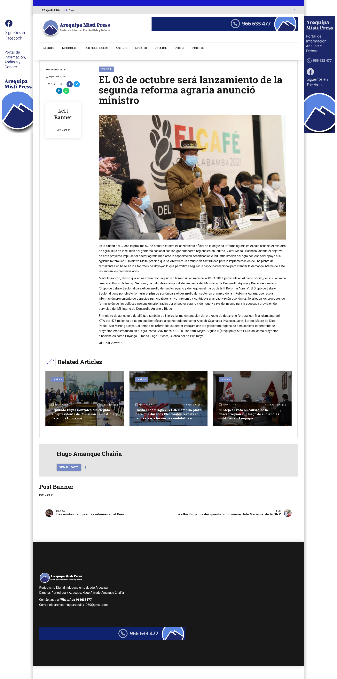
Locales (48, 48)
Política (198, 48)
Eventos (141, 48)
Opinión (161, 48)
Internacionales (96, 48)
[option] (192, 177)
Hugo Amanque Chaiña (56, 69)
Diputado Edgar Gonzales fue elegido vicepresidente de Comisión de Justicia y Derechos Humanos (84, 414)
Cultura (122, 48)
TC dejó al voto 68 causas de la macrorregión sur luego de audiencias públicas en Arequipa (249, 414)
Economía (69, 48)
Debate (179, 48)
